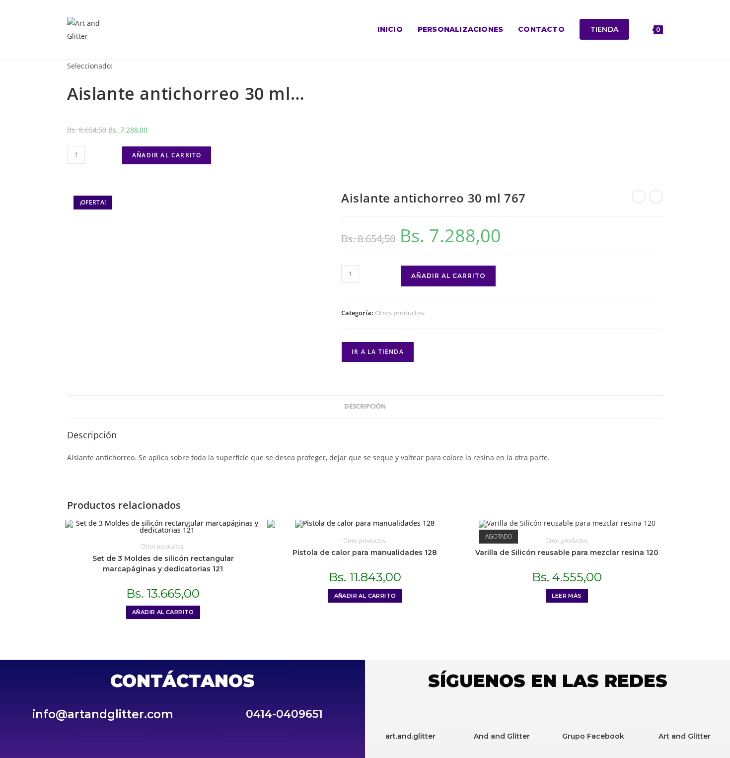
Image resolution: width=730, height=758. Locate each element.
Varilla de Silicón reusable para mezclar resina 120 (566, 552)
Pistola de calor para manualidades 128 (364, 552)
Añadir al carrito (166, 155)
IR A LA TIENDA (378, 351)
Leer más (567, 595)
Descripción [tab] (365, 406)
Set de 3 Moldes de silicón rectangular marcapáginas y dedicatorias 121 (163, 563)
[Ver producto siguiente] (656, 197)
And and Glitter (502, 736)
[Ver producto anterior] (639, 197)
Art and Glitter (684, 736)
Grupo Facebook (593, 736)
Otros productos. (400, 312)
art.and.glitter (410, 736)
